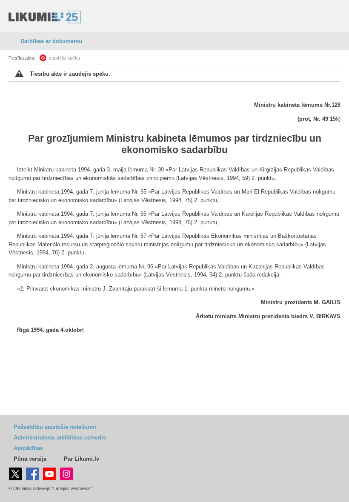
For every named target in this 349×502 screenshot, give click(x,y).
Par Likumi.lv (81, 459)
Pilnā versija (30, 459)
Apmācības (28, 448)
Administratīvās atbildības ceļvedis (60, 437)
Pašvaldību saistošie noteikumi (55, 427)
